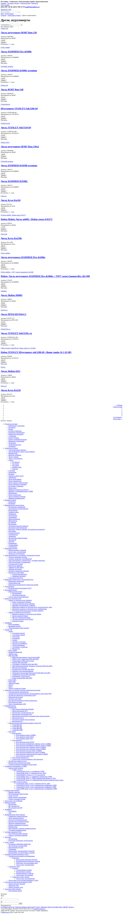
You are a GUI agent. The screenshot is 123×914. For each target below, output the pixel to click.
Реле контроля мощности (20, 757)
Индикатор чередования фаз (17, 528)
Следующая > (117, 417)
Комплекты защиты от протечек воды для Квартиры (29, 609)
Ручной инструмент (11, 424)
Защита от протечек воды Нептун (19, 612)
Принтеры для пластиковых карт (27, 863)
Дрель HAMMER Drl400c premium (19, 70)
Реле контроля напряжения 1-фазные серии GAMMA (33, 744)
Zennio (10, 631)
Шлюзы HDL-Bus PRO (19, 662)
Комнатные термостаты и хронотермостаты (19, 579)
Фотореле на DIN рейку (16, 572)
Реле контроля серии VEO (24, 756)
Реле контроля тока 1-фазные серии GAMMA (31, 747)
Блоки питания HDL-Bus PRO (22, 678)
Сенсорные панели (18, 633)
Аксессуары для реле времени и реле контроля (27, 759)
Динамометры (13, 534)
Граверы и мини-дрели (15, 476)
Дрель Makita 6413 (10, 371)
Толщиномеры (13, 545)
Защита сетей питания (15, 768)
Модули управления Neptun (21, 617)
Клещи (10, 429)
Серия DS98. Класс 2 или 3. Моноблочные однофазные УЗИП (36, 789)
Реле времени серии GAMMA (26, 735)
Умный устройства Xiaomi (17, 688)
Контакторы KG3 (18, 718)
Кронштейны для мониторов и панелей (21, 851)
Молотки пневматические (17, 823)
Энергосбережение (18, 645)
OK (21, 903)
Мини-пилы (12, 488)
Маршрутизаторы (14, 792)
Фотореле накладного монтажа (18, 571)
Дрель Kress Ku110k (11, 238)
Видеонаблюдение (11, 590)
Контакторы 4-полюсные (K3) (22, 714)
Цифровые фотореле (19, 576)
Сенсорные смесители (15, 578)
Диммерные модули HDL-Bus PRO (23, 674)
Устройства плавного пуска (17, 761)
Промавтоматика (10, 706)
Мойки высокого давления (17, 550)
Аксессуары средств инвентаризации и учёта (23, 880)
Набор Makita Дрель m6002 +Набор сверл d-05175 (26, 219)
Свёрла (10, 460)
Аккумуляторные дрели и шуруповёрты (21, 451)
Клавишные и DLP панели (21, 676)
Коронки (15, 469)
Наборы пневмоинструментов (18, 825)
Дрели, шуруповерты (15, 458)
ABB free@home (13, 683)
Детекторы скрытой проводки (18, 526)
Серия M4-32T (17, 725)
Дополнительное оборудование (18, 628)
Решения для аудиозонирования (22, 671)
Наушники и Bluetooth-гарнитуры (19, 844)
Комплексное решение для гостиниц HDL (26, 657)
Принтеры (15, 858)
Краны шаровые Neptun (20, 616)
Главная (3, 3)
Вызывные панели (14, 626)
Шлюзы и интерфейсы (19, 643)
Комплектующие (17, 621)
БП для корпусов (14, 806)
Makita (26, 907)
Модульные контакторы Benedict (23, 709)
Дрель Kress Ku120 (11, 390)
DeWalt (19, 907)
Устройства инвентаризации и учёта (16, 854)
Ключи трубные (13, 438)
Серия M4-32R (17, 726)
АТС (10, 813)
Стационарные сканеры (24, 870)
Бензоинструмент (10, 500)
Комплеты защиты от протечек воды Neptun (26, 614)
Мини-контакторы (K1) (20, 711)
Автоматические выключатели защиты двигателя (24, 723)
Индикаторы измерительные (17, 538)
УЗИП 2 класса (17, 770)
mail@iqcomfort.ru (32, 7)
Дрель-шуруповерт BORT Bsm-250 (19, 32)
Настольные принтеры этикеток (26, 859)
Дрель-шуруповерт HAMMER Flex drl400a (23, 257)
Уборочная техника (11, 548)
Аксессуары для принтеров (25, 865)
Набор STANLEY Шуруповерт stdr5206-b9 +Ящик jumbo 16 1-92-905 (36, 352)
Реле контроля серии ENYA (25, 742)
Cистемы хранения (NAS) (13, 832)
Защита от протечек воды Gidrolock (20, 600)
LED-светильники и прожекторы (19, 562)
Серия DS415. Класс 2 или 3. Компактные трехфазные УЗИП (36, 787)
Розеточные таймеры (15, 566)
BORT (66, 907)
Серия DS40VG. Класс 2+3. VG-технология (30, 775)
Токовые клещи (13, 512)
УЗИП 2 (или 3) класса (19, 782)
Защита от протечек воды (13, 598)
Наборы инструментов (15, 434)
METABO (60, 907)
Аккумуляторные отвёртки (17, 450)
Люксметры (12, 540)
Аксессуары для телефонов (13, 801)
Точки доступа (13, 795)
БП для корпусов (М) (15, 808)
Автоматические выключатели (18, 692)
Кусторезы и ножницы (15, 486)
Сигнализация (9, 586)
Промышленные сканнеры (25, 873)
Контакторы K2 (17, 721)
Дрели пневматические (16, 818)
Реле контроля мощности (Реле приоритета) (22, 700)
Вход (2, 14)
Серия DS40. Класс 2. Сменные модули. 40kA (31, 773)
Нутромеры (12, 522)
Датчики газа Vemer (14, 699)
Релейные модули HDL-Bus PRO (23, 669)
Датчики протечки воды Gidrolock (23, 604)
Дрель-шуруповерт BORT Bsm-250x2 (20, 146)
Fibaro (10, 687)
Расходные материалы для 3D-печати (20, 840)
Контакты (35, 3)
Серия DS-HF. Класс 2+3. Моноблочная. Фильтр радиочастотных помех (39, 780)
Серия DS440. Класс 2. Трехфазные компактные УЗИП (34, 776)
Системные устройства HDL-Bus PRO (24, 664)
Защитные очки (13, 885)
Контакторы (12, 707)
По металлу (16, 462)
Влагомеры (12, 531)
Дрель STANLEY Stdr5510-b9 (16, 127)
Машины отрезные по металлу (18, 489)
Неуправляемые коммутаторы (18, 794)
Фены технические (14, 495)
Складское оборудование (13, 889)
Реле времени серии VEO (24, 738)
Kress (71, 907)
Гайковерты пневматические (17, 816)
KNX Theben (12, 650)
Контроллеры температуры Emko (19, 763)
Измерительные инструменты (14, 505)
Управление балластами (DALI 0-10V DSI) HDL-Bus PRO (31, 673)
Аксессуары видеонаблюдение (18, 597)
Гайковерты (12, 477)
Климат (14, 640)
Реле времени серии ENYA (25, 737)
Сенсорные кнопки (18, 635)
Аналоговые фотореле (19, 574)
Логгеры (11, 541)
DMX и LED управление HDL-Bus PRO (25, 659)
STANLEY (33, 907)
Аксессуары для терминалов (25, 878)
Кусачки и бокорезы (15, 431)
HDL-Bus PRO (13, 655)
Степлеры (11, 470)
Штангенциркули (14, 519)
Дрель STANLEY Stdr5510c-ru (16, 333)
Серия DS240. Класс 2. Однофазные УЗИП (30, 771)
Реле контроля (17, 740)
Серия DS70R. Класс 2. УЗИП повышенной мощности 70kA (36, 778)
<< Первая (118, 405)
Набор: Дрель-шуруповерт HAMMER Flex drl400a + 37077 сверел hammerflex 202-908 (45, 276)
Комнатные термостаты (16, 581)
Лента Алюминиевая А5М (17, 704)
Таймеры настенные (15, 569)
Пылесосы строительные (16, 553)
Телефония (8, 809)
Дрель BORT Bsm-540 (12, 89)
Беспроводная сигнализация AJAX (19, 588)
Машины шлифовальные (16, 498)
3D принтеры (12, 839)
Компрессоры (12, 827)
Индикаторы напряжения (16, 507)
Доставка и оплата (13, 3)
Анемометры (12, 547)
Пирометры (12, 514)
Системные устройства (19, 647)
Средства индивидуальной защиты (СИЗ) (18, 882)
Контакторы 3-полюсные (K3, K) (23, 712)
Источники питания (15, 702)
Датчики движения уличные (17, 557)
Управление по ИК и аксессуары (23, 661)
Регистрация (9, 14)
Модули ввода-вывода (19, 668)
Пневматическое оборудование (15, 814)
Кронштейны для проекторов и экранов (21, 852)
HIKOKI (44, 907)
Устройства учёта (14, 866)
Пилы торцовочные (14, 481)
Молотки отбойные (14, 455)
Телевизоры (12, 849)
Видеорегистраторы (18, 595)
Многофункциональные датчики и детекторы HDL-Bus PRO (32, 666)
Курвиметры (12, 543)
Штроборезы (12, 493)
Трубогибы (12, 443)
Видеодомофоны (14, 624)
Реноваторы (12, 472)
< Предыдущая (117, 407)
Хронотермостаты (14, 583)
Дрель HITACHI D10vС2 (13, 314)
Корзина (6, 9)
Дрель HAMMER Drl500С (14, 181)
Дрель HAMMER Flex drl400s (16, 51)
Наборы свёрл (17, 467)
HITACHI (52, 907)
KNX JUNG (12, 680)
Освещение (16, 638)
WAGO (10, 685)
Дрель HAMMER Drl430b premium (19, 165)
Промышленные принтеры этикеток (28, 861)
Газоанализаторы (14, 533)
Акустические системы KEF (17, 846)
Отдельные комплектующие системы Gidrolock (27, 610)
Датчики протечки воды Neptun (22, 619)
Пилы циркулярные (14, 479)
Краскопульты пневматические (18, 821)
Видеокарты (12, 804)
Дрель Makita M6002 (11, 295)
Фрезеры (11, 474)
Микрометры (12, 521)
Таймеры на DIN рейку (16, 567)
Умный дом (8, 629)
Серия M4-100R (17, 730)
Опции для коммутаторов (16, 799)
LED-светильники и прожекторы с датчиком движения (26, 560)
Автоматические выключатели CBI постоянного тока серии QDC (30, 693)
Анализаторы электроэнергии (18, 508)
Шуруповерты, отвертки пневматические (22, 828)
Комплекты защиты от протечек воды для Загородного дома (32, 607)
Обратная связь (25, 3)
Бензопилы (12, 502)
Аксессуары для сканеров (24, 875)
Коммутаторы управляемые (17, 797)
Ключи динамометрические (17, 439)
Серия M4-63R (17, 728)
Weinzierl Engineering (15, 652)
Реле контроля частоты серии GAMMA (29, 751)
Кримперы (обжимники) (16, 432)
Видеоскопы (12, 524)
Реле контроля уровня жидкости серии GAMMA (32, 754)
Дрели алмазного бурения (16, 496)
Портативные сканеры (23, 872)
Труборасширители (14, 445)
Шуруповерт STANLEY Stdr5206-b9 (19, 108)
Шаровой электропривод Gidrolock (23, 605)
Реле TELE (12, 731)
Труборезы (11, 446)
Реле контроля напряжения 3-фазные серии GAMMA (33, 745)
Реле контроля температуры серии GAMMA (30, 752)
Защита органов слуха (15, 887)
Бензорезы (11, 503)
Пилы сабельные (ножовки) (17, 484)
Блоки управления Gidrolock (21, 602)
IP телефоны (12, 811)
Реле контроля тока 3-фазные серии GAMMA (31, 749)
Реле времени (16, 733)
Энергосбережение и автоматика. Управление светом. (22, 555)
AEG (39, 907)
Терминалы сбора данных (20, 877)
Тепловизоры (12, 515)
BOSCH (12, 907)
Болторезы (11, 427)
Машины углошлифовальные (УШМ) (20, 491)
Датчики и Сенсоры (18, 642)
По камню (15, 465)
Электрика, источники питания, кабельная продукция (22, 690)
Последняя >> (117, 419)
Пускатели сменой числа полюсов (23, 719)
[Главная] (5, 5)
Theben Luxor (12, 654)
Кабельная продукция (15, 697)
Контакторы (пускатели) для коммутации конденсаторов (30, 716)
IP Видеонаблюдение (15, 591)
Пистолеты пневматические (17, 820)
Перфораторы (12, 453)
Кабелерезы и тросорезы (16, 426)
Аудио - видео (9, 842)
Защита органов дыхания (16, 884)
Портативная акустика (15, 847)
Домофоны (8, 623)
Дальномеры (12, 517)
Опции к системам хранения (17, 835)
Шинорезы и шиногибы (16, 441)
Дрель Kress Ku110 (10, 200)
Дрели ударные (13, 457)
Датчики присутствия (15, 564)
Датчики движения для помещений (20, 559)
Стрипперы (12, 436)
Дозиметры (12, 536)
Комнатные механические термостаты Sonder (23, 585)
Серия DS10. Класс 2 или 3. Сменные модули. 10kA (33, 783)
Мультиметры (12, 510)
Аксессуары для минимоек (17, 552)
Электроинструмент (14, 15)
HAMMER (5, 907)
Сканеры (15, 868)
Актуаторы (16, 636)
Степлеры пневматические (17, 830)
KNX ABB (11, 681)
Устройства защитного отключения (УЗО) (22, 695)
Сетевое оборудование (12, 790)
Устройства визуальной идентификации (21, 856)
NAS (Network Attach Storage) (18, 833)
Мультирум (16, 649)
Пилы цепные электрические (18, 483)
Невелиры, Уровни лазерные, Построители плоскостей (26, 529)
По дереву (15, 464)
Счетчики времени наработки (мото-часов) (22, 764)
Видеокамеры (16, 593)
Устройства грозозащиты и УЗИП (16, 766)
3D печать (8, 837)
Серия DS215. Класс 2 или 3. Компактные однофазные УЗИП (36, 785)
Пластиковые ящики (15, 891)
